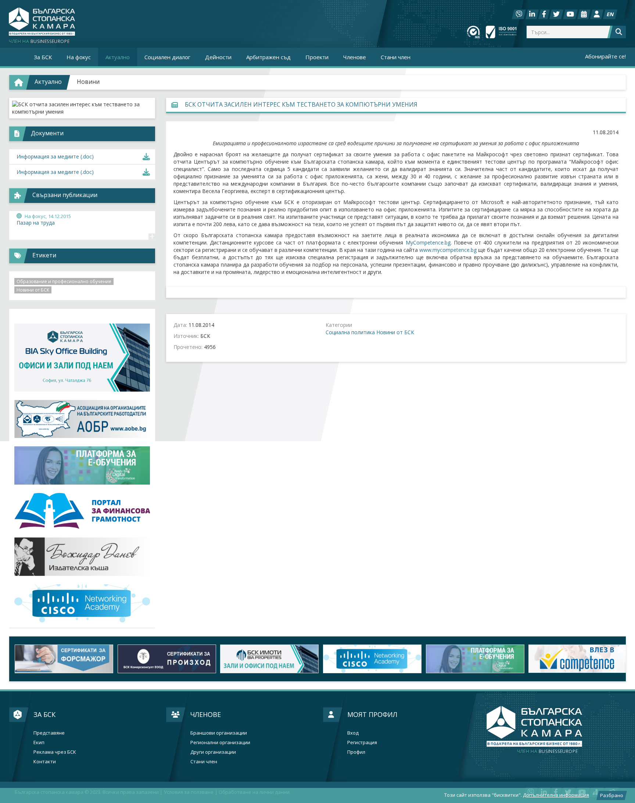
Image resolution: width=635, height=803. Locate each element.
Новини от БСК (395, 332)
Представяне (49, 733)
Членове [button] (354, 57)
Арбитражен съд (268, 57)
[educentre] (82, 603)
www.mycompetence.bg (448, 249)
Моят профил (372, 714)
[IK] (82, 556)
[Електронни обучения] (82, 465)
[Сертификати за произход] (163, 659)
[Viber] (519, 14)
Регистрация (362, 742)
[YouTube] (570, 14)
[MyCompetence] (574, 659)
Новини (88, 82)
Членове (205, 714)
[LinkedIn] (532, 14)
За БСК (44, 714)
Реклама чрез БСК (54, 752)
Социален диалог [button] (167, 57)
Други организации (213, 752)
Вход (353, 733)
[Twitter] (556, 14)
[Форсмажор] (61, 659)
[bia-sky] (82, 358)
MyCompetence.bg (428, 242)
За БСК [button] (43, 57)
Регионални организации (220, 742)
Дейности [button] (218, 57)
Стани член (395, 57)
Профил (356, 752)
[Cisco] (369, 659)
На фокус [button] (79, 57)
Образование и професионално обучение (64, 281)
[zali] (266, 659)
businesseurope (547, 751)
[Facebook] (544, 14)
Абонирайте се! (605, 56)
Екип (38, 742)
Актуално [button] (117, 57)
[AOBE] (82, 419)
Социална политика (350, 332)
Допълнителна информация (556, 795)
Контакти (44, 761)
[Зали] (584, 14)
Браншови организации (218, 733)
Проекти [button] (317, 57)
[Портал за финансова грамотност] (82, 511)
